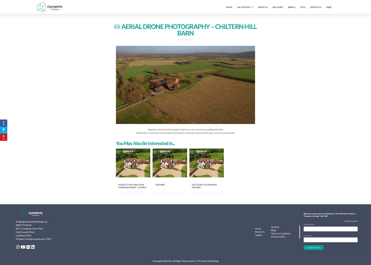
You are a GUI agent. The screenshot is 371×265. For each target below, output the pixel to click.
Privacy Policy (278, 236)
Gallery (258, 235)
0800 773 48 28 (23, 225)
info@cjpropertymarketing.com (31, 221)
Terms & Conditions (281, 233)
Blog (273, 230)
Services (275, 227)
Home (258, 228)
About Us (259, 231)
